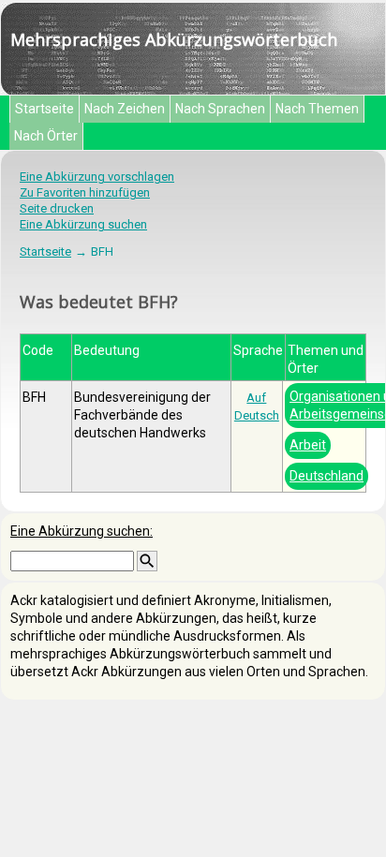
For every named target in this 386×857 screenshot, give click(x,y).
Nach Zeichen (124, 108)
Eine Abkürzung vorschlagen (97, 177)
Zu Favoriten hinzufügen (85, 192)
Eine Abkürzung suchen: (81, 531)
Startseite (44, 108)
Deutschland (327, 475)
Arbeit (308, 444)
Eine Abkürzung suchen (83, 224)
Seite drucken (57, 208)
